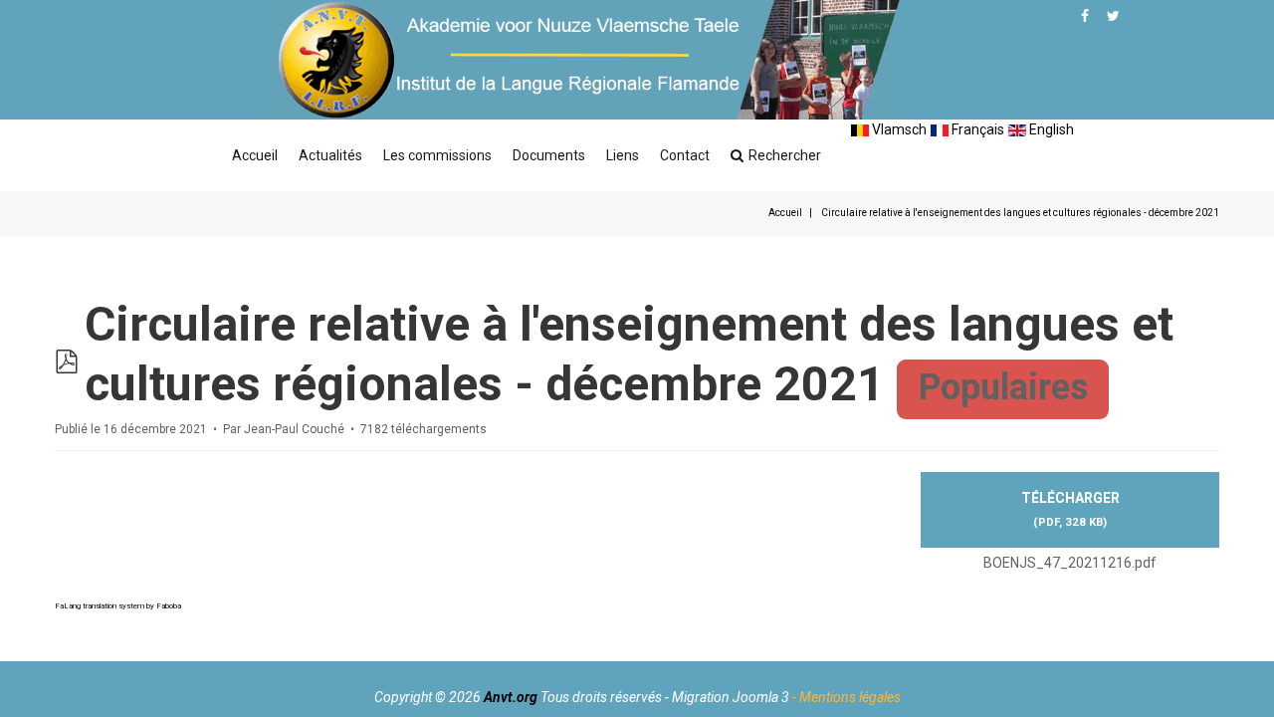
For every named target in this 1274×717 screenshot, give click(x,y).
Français (976, 129)
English (1050, 129)
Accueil (255, 155)
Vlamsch (898, 129)
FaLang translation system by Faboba (118, 605)
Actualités (330, 155)
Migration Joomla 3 (730, 697)
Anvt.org (510, 697)
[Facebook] (1085, 16)
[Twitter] (1113, 16)
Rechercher (784, 155)
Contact (685, 155)
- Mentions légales (846, 697)
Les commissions (437, 155)
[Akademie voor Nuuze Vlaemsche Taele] (581, 60)
